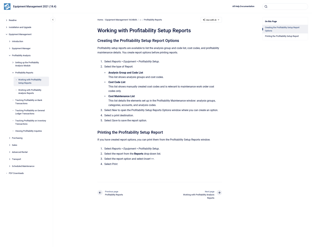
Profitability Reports (24, 72)
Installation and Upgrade (20, 27)
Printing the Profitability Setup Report (282, 36)
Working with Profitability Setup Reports (29, 81)
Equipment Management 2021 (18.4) (34, 6)
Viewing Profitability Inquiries (28, 131)
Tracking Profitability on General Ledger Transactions (30, 112)
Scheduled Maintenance (23, 166)
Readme (13, 20)
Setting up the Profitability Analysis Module (27, 64)
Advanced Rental (20, 152)
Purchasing (17, 138)
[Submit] (266, 6)
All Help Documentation (243, 6)
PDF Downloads (16, 173)
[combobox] (285, 6)
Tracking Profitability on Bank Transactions (28, 102)
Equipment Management (20, 34)
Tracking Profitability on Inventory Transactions (30, 122)
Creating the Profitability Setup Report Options (282, 29)
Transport (16, 159)
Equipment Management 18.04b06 (121, 20)
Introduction (17, 41)
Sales (14, 145)
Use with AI (211, 20)
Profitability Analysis (21, 55)
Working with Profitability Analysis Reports (29, 92)
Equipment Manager (21, 48)
